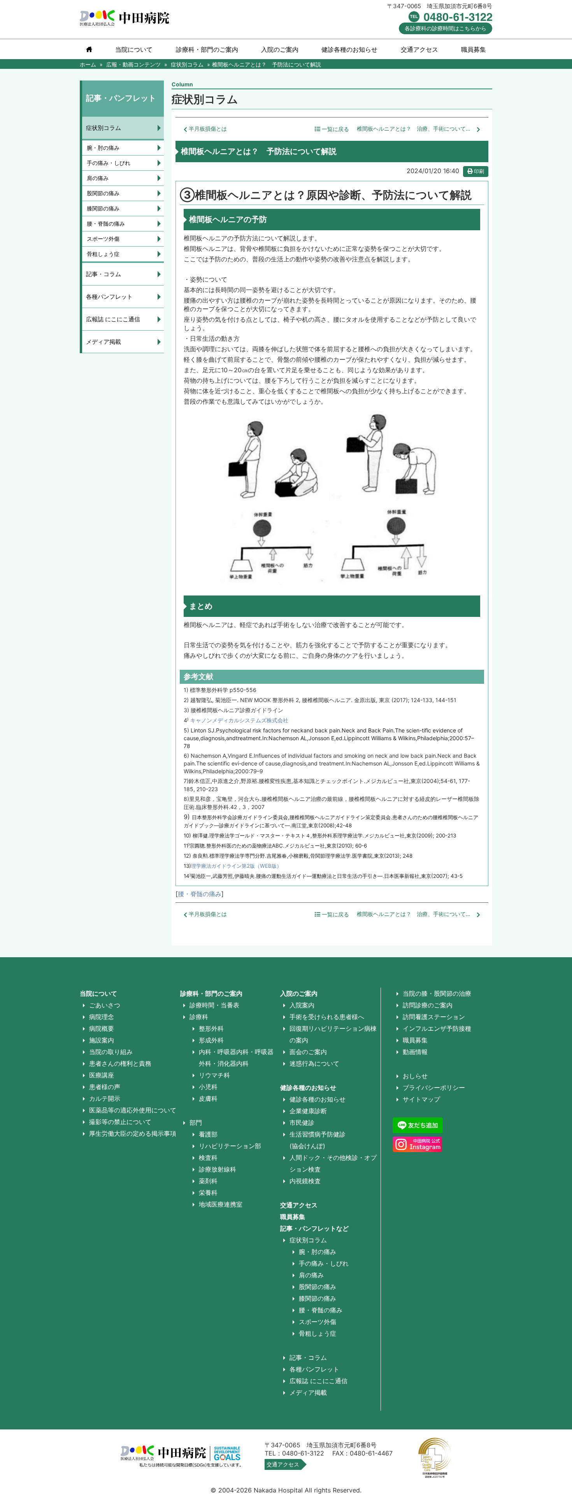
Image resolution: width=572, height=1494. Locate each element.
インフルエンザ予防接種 (437, 1028)
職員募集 (473, 49)
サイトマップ (421, 1099)
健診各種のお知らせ (308, 1087)
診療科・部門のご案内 (207, 49)
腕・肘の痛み (103, 147)
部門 (195, 1122)
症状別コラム (103, 127)
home (89, 49)
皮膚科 (208, 1098)
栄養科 (208, 1192)
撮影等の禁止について (120, 1122)
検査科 (208, 1157)
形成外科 (211, 1040)
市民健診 (302, 1122)
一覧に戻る (334, 129)
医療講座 (101, 1075)
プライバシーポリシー (434, 1087)
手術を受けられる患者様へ (327, 1017)
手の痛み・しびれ (108, 162)
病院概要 (101, 1028)
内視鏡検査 (305, 1181)
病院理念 (101, 1017)
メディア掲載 (103, 341)
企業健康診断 (308, 1111)
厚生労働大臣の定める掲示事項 (132, 1133)
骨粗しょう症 (103, 253)
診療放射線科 (217, 1169)
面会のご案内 (308, 1052)
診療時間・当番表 (214, 1005)
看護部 (208, 1134)
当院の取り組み (111, 1052)
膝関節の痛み (103, 208)
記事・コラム (103, 274)
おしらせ (415, 1076)
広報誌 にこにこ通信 (113, 319)
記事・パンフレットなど (314, 1228)
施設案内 (101, 1040)
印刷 (478, 171)
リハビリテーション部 (230, 1146)
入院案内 (302, 1005)
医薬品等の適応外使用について (132, 1110)
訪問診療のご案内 (428, 1005)
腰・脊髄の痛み (199, 894)
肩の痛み (98, 178)
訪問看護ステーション (434, 1017)
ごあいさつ (104, 1005)
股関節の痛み (103, 193)
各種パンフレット (109, 296)
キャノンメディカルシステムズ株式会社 (239, 720)
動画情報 (415, 1052)
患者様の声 (104, 1087)
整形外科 (211, 1028)
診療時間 (445, 28)
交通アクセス (419, 49)
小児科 (208, 1087)
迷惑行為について (314, 1063)
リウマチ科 (214, 1075)
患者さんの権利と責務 (120, 1063)
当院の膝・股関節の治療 (437, 993)
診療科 (198, 1017)
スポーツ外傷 (103, 238)
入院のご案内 (299, 993)
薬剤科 (208, 1181)
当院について (134, 49)
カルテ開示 (104, 1098)
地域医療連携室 (220, 1204)
